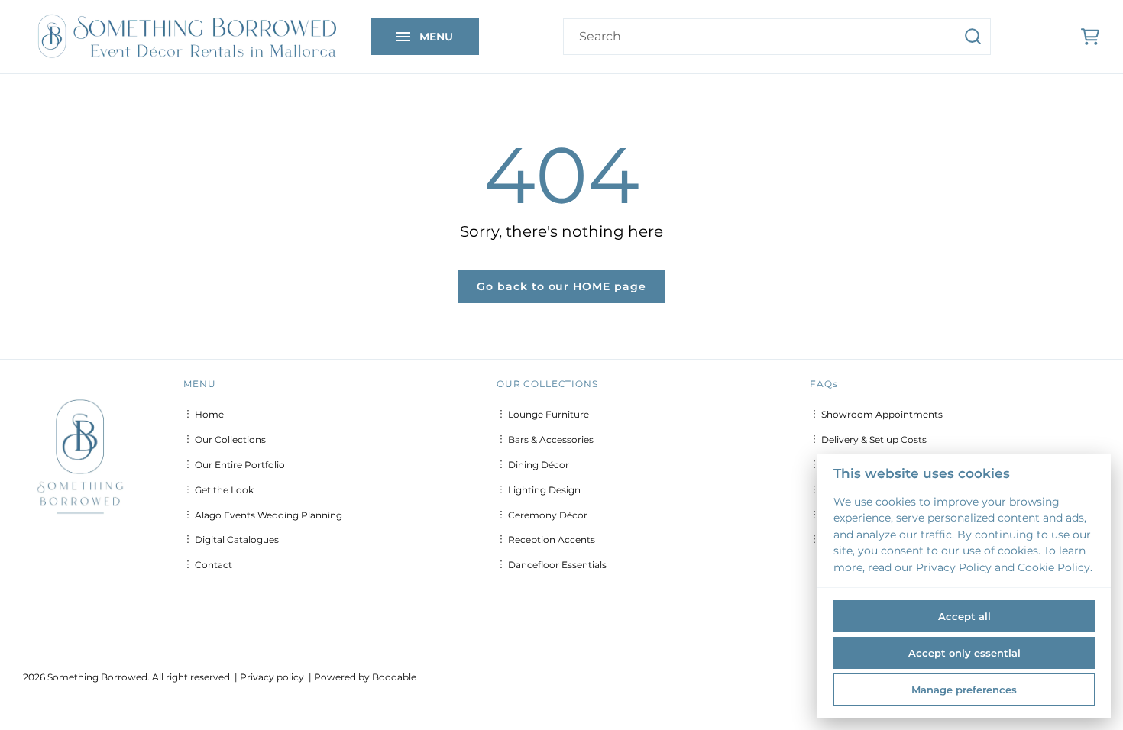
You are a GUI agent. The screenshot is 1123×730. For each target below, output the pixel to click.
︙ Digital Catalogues (231, 539)
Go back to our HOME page (562, 286)
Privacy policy (272, 677)
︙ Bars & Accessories (545, 439)
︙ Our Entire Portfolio (234, 464)
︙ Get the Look (218, 490)
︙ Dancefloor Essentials (552, 564)
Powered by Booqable (365, 677)
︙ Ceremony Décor (542, 515)
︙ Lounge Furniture (543, 414)
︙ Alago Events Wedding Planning (262, 515)
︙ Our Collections (224, 439)
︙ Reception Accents (546, 539)
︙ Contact (207, 564)
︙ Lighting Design (539, 490)
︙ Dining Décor (533, 464)
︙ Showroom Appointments (876, 414)
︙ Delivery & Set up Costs (868, 439)
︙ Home (203, 414)
